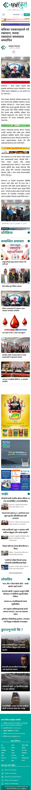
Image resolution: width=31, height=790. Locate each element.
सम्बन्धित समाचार (12, 241)
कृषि (23, 755)
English (27, 14)
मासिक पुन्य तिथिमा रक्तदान (12, 286)
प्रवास (2, 760)
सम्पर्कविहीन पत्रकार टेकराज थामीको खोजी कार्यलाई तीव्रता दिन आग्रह (15, 707)
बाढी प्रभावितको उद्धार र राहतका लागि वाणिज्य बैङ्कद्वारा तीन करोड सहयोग (13, 647)
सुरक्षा (12, 760)
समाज (23, 760)
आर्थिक (2, 753)
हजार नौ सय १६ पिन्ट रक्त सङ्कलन (13, 333)
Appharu (24, 788)
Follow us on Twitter (11, 773)
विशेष (2, 755)
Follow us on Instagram (11, 780)
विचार (12, 750)
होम (2, 745)
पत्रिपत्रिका (24, 753)
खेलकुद (23, 748)
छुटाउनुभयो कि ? (12, 629)
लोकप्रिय (6, 579)
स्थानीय (13, 748)
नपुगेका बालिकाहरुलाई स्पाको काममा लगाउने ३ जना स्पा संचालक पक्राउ (15, 611)
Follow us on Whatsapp (11, 783)
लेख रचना (3, 758)
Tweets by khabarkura (15, 573)
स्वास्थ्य (13, 753)
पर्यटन (12, 745)
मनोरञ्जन (13, 755)
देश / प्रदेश (24, 750)
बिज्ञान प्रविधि (25, 745)
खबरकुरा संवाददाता (14, 46)
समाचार (3, 748)
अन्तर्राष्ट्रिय (3, 750)
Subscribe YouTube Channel (13, 777)
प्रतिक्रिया (7, 232)
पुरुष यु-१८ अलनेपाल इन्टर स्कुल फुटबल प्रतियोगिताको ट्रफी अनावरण (15, 515)
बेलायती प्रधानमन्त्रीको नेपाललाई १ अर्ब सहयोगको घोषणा (14, 668)
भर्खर (4, 494)
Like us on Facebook (10, 770)
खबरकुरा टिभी (25, 758)
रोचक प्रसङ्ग (14, 758)
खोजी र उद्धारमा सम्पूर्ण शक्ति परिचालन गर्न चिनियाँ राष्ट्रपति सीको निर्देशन (15, 594)
